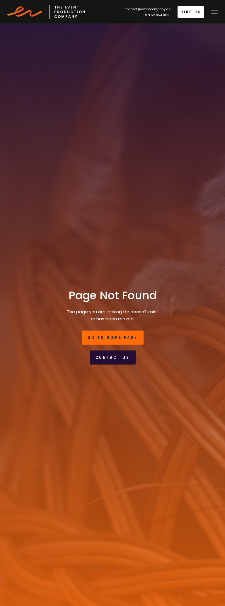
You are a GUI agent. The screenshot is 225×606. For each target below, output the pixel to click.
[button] (214, 12)
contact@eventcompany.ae (148, 9)
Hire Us (190, 12)
